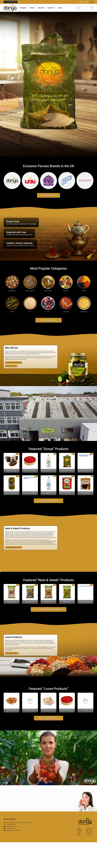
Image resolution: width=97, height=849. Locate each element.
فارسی (86, 2)
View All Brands (48, 195)
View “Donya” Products (48, 501)
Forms (60, 8)
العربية (81, 2)
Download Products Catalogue (13, 362)
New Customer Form (11, 366)
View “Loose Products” (11, 653)
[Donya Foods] (12, 180)
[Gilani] (48, 180)
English (91, 2)
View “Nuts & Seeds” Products (13, 547)
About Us (41, 8)
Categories (23, 8)
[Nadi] (30, 180)
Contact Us (51, 8)
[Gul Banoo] (84, 180)
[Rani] (66, 180)
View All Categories (48, 320)
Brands (32, 8)
